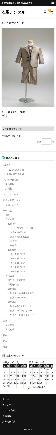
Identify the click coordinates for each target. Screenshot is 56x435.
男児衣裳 (9, 276)
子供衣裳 (7, 210)
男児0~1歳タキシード (20, 306)
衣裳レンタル (14, 12)
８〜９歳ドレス (17, 271)
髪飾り (6, 347)
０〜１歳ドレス (17, 254)
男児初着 (9, 329)
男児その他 (13, 284)
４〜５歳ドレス (17, 262)
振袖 (5, 335)
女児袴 (13, 241)
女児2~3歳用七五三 (19, 236)
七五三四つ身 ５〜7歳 (21, 228)
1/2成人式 (8, 165)
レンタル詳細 (8, 410)
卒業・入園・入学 (12, 200)
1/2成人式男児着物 (14, 174)
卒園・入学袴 (12, 204)
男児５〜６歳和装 (19, 297)
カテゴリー (7, 404)
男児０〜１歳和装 (16, 280)
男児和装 (12, 289)
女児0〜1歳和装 (18, 232)
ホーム (5, 399)
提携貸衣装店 (8, 421)
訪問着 (8, 188)
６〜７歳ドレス (17, 267)
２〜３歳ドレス (17, 258)
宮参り (6, 321)
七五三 (8, 215)
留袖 (5, 341)
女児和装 (12, 223)
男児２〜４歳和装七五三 (22, 293)
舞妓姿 (13, 245)
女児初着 (9, 325)
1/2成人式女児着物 (14, 169)
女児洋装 (12, 249)
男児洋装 (12, 302)
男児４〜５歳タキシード (22, 315)
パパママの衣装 (10, 180)
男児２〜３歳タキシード (22, 310)
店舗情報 (6, 416)
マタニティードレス (13, 194)
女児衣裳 (9, 219)
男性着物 (9, 184)
